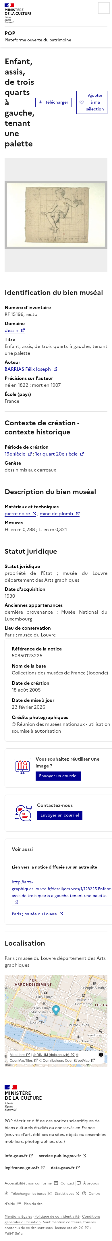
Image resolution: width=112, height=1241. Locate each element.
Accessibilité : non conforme (28, 1183)
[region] (56, 1021)
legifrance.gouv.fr (22, 1168)
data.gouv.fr (63, 1168)
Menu (104, 8)
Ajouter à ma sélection (95, 102)
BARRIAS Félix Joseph (28, 369)
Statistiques (64, 1193)
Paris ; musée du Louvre (34, 914)
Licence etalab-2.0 (68, 1227)
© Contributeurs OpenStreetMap (64, 1060)
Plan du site (33, 1203)
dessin (11, 330)
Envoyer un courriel (58, 776)
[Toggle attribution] (101, 1054)
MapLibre (17, 1054)
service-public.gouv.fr (60, 1156)
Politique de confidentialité (57, 1216)
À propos (91, 1183)
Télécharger (56, 102)
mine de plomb (56, 513)
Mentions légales (18, 1216)
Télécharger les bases (28, 1193)
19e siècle (15, 453)
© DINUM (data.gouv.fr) (51, 1054)
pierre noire (17, 513)
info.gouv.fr (16, 1156)
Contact (67, 1183)
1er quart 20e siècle (56, 453)
